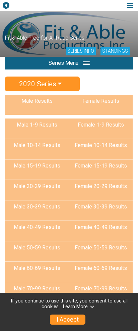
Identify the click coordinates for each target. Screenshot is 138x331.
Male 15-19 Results (37, 165)
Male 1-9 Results (37, 125)
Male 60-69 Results (37, 268)
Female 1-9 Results (101, 125)
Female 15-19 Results (101, 165)
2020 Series (38, 84)
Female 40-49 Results (101, 227)
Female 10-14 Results (101, 145)
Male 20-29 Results (37, 186)
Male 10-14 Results (37, 145)
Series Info (80, 51)
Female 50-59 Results (101, 247)
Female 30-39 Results (101, 206)
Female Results (100, 101)
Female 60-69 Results (101, 268)
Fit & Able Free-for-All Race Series (44, 38)
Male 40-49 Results (37, 227)
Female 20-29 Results (101, 186)
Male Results (37, 101)
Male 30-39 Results (37, 206)
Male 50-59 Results (37, 247)
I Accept (68, 319)
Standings (115, 51)
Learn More (75, 307)
